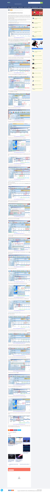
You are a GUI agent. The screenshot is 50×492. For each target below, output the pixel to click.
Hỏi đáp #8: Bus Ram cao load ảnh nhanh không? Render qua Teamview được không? (11, 460)
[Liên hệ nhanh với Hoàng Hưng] (2, 490)
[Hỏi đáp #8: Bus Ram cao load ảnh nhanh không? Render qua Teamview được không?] (11, 456)
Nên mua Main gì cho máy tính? (26, 443)
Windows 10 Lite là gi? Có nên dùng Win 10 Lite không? (19, 444)
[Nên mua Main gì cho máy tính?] (26, 439)
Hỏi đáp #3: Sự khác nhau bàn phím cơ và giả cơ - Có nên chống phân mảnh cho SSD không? (19, 460)
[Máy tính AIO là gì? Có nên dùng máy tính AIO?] (11, 440)
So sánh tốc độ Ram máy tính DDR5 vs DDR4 (26, 452)
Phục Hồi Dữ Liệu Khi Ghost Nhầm (24, 464)
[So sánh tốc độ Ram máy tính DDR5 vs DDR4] (26, 448)
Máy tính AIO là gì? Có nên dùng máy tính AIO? (11, 445)
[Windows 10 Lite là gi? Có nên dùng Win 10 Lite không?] (19, 439)
